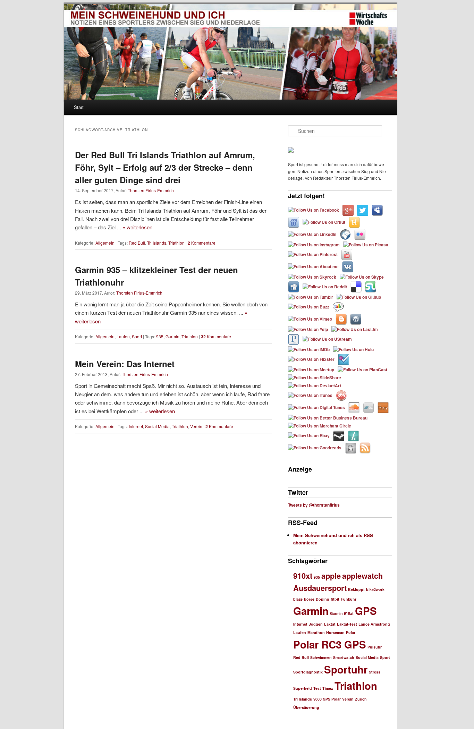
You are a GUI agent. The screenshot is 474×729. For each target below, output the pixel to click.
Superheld (302, 688)
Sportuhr (345, 669)
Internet (136, 426)
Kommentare (201, 243)
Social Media (157, 426)
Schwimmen (321, 657)
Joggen (316, 624)
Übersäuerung (306, 707)
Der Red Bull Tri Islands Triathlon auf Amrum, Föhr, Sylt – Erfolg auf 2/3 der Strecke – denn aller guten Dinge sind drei (165, 167)
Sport (137, 336)
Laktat (330, 624)
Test (317, 688)
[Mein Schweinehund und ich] (368, 19)
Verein (196, 426)
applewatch (362, 575)
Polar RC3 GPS (329, 644)
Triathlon (176, 243)
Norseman (335, 632)
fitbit (335, 599)
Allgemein (105, 243)
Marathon (316, 632)
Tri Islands (156, 243)
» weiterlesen (137, 227)
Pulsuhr (374, 647)
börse (309, 599)
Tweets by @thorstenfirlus (314, 505)
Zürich (361, 699)
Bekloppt (356, 589)
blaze (298, 599)
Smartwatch (343, 657)
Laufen (123, 336)
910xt (302, 575)
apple (331, 575)
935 (159, 336)
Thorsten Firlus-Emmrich (151, 190)
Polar (350, 632)
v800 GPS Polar (327, 699)
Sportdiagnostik (308, 672)
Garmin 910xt (342, 613)
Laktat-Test (347, 624)
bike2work (375, 589)
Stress (374, 672)
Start (79, 107)
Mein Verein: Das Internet (125, 364)
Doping (322, 599)
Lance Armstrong (374, 624)
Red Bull (137, 243)
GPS (366, 610)
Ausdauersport (320, 587)
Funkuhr (348, 599)
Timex (327, 688)
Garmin (172, 336)
